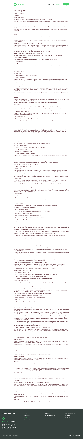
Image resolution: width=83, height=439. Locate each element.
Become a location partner (50, 415)
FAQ (53, 4)
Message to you (27, 415)
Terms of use (67, 415)
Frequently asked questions (29, 419)
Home (49, 4)
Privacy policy (68, 417)
